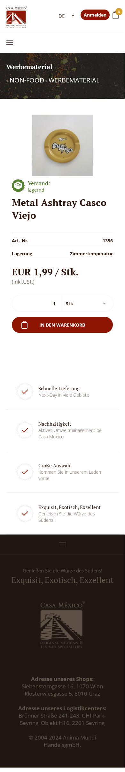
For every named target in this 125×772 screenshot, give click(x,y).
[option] (62, 145)
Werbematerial (74, 80)
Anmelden (95, 15)
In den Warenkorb (62, 325)
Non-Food (27, 80)
